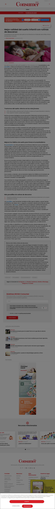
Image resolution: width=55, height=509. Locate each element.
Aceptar (27, 501)
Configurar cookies (16, 505)
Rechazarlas (27, 506)
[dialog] (27, 501)
